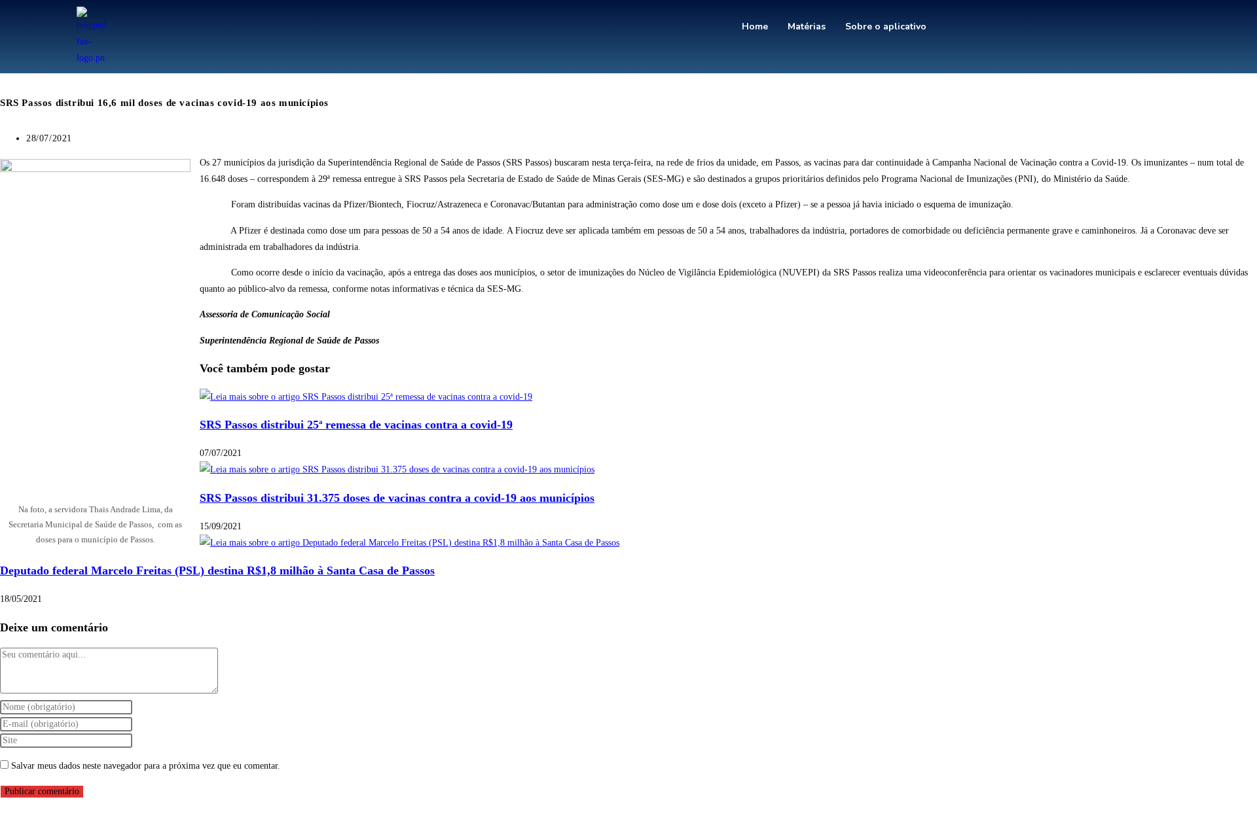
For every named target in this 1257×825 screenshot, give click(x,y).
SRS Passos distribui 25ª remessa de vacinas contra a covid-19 (356, 424)
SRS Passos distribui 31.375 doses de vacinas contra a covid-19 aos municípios (397, 497)
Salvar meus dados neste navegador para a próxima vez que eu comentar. (145, 766)
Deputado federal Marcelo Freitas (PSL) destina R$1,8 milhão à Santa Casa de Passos (217, 570)
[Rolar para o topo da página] (3, 817)
